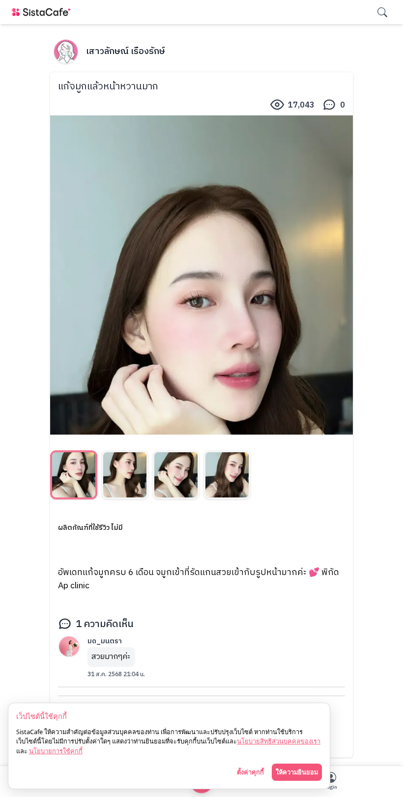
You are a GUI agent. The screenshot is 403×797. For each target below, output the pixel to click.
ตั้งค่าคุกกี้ (250, 772)
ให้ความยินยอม (297, 772)
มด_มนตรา (104, 641)
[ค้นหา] (382, 12)
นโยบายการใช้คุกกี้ (56, 750)
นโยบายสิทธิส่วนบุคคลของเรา (278, 741)
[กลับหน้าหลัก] (43, 12)
